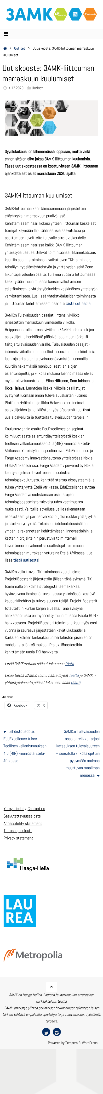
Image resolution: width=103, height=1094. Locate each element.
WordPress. (90, 1042)
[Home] (5, 48)
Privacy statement (18, 838)
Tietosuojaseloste (18, 830)
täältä (74, 675)
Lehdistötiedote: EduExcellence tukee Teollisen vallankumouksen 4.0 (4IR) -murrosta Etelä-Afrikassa (24, 746)
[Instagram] (57, 1032)
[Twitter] (46, 1032)
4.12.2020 (16, 87)
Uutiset (19, 48)
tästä (69, 663)
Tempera (71, 1042)
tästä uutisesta (78, 303)
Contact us (36, 808)
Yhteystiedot (14, 808)
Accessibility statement (23, 823)
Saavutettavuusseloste (22, 816)
